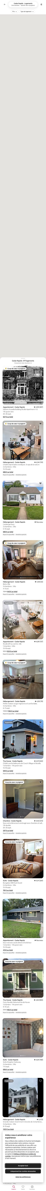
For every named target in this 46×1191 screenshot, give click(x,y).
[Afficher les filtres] (41, 4)
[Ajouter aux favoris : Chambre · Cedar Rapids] (40, 782)
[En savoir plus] (31, 363)
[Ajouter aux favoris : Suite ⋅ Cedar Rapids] (40, 842)
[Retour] (5, 4)
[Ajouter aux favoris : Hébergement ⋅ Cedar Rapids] (40, 423)
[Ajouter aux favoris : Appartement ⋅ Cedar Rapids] (40, 368)
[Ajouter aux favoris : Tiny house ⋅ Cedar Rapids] (40, 722)
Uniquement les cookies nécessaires (23, 1171)
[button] (8, 417)
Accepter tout (23, 1166)
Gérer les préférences (23, 1177)
